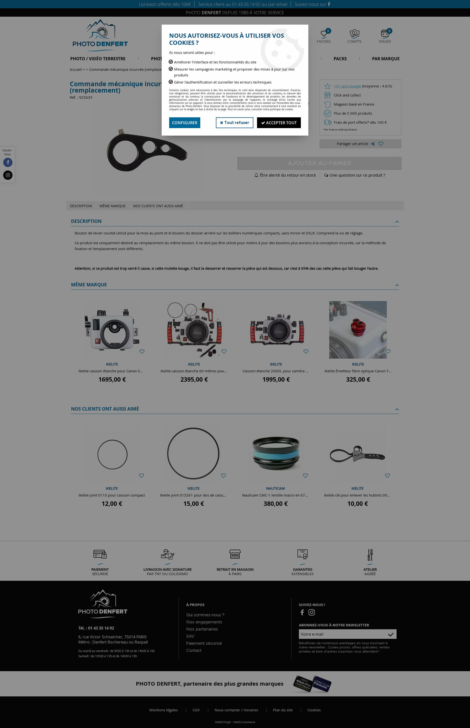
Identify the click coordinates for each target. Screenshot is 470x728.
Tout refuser (236, 123)
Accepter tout (281, 122)
